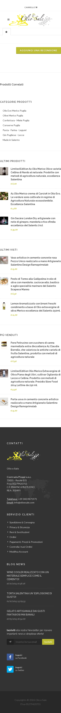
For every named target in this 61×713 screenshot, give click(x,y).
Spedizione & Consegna (22, 522)
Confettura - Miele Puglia (16, 120)
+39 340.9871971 (27, 499)
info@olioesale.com (24, 502)
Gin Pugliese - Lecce (13, 135)
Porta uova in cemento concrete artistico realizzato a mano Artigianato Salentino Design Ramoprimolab (34, 403)
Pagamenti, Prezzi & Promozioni (26, 541)
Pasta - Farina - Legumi (14, 130)
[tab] (7, 31)
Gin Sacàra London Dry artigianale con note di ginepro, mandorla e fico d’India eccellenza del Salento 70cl (33, 222)
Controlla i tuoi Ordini (20, 546)
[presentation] (7, 31)
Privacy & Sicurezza (19, 527)
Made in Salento (11, 139)
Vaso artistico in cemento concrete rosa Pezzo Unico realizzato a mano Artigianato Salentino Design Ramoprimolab (36, 261)
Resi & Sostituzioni (19, 532)
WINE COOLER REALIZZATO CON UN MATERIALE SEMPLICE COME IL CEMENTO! (28, 576)
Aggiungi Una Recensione (38, 50)
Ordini (12, 537)
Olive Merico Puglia (13, 115)
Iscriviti (48, 641)
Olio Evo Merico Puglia (14, 110)
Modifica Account (18, 551)
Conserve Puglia (11, 125)
